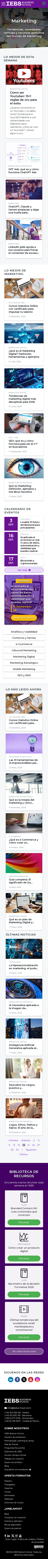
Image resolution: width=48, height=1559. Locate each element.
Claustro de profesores (14, 1437)
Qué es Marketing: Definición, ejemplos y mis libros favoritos (22, 488)
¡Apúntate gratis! (24, 617)
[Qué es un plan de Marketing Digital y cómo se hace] (24, 903)
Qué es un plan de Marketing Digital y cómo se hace (20, 922)
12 (14, 1145)
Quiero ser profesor (13, 1462)
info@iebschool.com (19, 1408)
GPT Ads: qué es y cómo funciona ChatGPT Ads (23, 171)
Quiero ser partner (12, 1528)
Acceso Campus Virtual (15, 1455)
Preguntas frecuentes (14, 1448)
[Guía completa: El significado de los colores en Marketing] (24, 863)
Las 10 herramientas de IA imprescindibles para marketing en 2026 (23, 763)
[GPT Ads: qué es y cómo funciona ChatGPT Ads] (24, 152)
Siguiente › (31, 1150)
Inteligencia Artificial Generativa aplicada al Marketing (22, 1048)
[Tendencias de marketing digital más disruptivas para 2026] (24, 378)
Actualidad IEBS (17, 303)
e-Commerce (24, 644)
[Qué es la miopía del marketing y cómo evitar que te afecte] (24, 783)
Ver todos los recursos (24, 1351)
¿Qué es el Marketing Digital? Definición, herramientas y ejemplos (24, 353)
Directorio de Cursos (13, 1502)
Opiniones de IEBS (13, 1451)
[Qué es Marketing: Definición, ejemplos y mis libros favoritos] (24, 468)
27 (38, 1145)
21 (28, 1145)
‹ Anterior (25, 1140)
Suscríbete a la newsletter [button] (16, 1469)
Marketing (13, 203)
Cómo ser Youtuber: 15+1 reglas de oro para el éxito (23, 98)
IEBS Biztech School (14, 1433)
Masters (8, 1481)
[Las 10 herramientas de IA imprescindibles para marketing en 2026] (24, 744)
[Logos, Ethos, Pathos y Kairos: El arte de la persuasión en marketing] (24, 1108)
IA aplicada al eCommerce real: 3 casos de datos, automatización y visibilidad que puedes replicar (30, 544)
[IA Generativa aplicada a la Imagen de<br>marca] (24, 989)
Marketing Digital (19, 89)
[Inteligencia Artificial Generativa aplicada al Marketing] (24, 1029)
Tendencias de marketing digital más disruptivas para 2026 (22, 398)
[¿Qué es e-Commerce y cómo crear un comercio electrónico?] (24, 75)
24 (33, 1145)
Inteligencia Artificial (20, 757)
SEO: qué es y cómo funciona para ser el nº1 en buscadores (23, 443)
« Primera (13, 1140)
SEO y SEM (13, 438)
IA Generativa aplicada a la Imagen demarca (24, 1008)
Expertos (8, 1488)
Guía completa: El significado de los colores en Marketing (22, 882)
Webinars (8, 1499)
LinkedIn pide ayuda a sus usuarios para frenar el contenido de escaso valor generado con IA (23, 252)
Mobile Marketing (24, 669)
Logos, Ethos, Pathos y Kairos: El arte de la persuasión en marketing (23, 1129)
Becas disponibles (12, 1525)
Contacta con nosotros (15, 1517)
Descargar (24, 1222)
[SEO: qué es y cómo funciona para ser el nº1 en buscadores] (24, 423)
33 (17, 1150)
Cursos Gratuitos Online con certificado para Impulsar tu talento (23, 308)
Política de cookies (26, 1539)
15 (19, 1145)
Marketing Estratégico (20, 166)
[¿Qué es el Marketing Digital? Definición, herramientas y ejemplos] (24, 333)
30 (12, 1150)
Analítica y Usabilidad (24, 631)
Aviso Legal (10, 1539)
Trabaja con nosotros (13, 1459)
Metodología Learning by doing (19, 1441)
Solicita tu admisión (13, 1521)
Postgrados (9, 1484)
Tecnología (15, 962)
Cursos (7, 1492)
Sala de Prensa (11, 1444)
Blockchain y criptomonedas (28, 562)
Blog (6, 1466)
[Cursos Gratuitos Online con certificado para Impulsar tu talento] (24, 288)
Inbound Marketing (24, 650)
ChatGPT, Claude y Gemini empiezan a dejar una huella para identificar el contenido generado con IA (23, 212)
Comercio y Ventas (24, 637)
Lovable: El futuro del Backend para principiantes (30, 525)
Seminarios (9, 1495)
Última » (24, 1154)
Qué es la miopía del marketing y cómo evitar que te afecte (21, 802)
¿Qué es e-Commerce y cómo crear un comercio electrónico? (23, 842)
